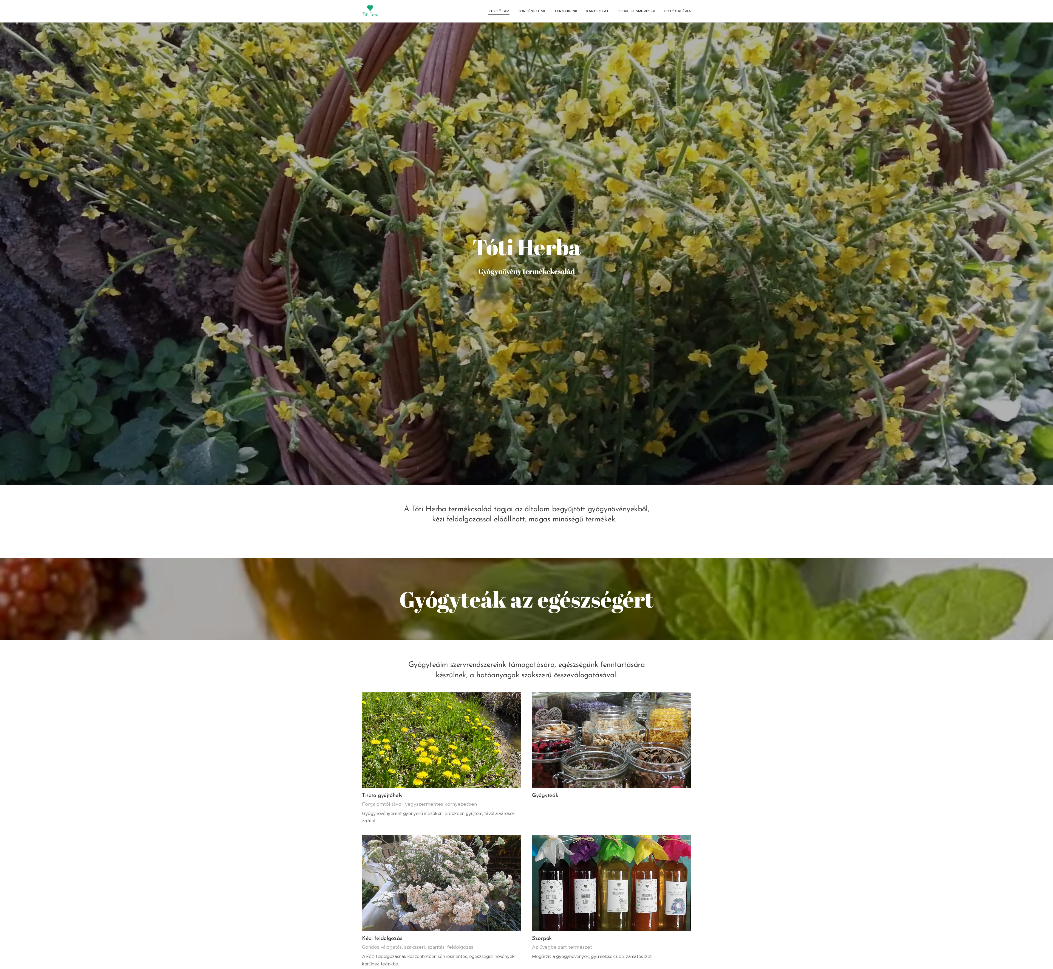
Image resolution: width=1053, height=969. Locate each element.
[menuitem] (500, 11)
